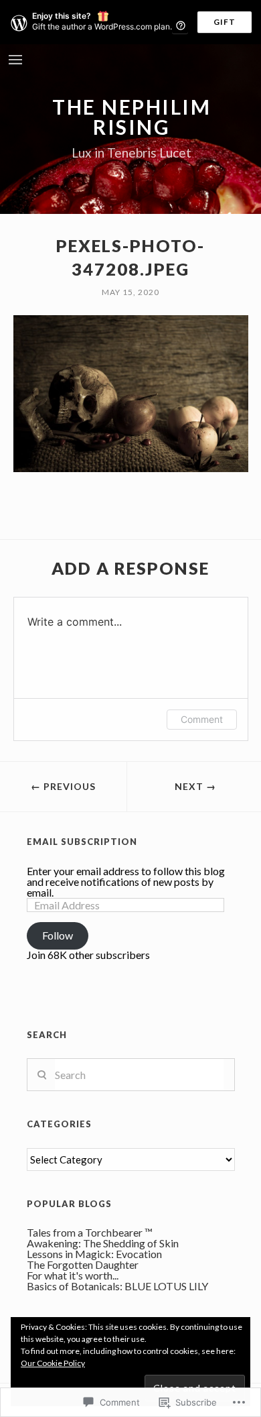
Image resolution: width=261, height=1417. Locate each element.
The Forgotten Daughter (83, 1264)
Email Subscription (82, 841)
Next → (195, 786)
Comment (202, 719)
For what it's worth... (72, 1275)
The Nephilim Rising (131, 117)
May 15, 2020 (130, 292)
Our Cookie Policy (53, 1363)
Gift (224, 22)
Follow (57, 935)
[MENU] (15, 60)
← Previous (63, 786)
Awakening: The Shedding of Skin (103, 1243)
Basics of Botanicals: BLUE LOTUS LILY (117, 1286)
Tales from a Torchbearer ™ (90, 1232)
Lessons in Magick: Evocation (94, 1253)
